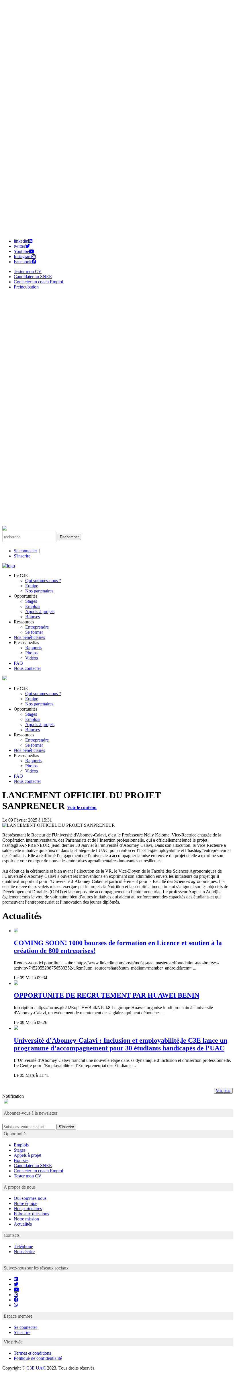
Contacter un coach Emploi (38, 281)
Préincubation (26, 286)
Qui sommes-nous (30, 1198)
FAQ (18, 663)
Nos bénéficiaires (29, 637)
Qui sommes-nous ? (43, 580)
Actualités (23, 1224)
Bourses (32, 616)
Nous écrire (24, 1251)
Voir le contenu (82, 807)
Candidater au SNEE (33, 276)
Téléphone (23, 1246)
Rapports (33, 647)
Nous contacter (27, 668)
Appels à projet (27, 1155)
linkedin (21, 241)
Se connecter (25, 550)
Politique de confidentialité (38, 1358)
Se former (34, 632)
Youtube (21, 251)
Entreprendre (37, 627)
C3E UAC (36, 1368)
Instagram (23, 256)
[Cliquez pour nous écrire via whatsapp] (16, 1304)
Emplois (32, 606)
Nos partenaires (39, 590)
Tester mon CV (28, 271)
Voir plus (223, 1091)
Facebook (23, 261)
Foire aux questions (31, 1213)
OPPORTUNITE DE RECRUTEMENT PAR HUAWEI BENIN (106, 995)
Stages (31, 601)
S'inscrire (22, 555)
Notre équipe (25, 1203)
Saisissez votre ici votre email (28, 1121)
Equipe (31, 585)
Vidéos (31, 658)
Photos (31, 652)
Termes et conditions (32, 1353)
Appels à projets (39, 611)
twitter (19, 246)
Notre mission (26, 1218)
